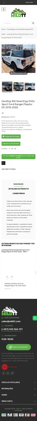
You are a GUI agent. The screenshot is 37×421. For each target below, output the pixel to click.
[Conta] (4, 2)
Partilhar (9, 149)
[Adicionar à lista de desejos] (12, 277)
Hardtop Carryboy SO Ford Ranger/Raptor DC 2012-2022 (15, 285)
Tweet (12, 149)
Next (35, 273)
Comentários (19, 193)
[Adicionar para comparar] (7, 277)
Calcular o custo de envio (11, 144)
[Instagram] (8, 373)
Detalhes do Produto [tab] (19, 189)
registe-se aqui (15, 156)
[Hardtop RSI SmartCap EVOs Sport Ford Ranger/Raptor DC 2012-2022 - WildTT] (7, 87)
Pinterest (15, 149)
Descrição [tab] (18, 184)
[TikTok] (12, 373)
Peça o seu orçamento (20, 347)
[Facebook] (3, 373)
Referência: (5, 117)
